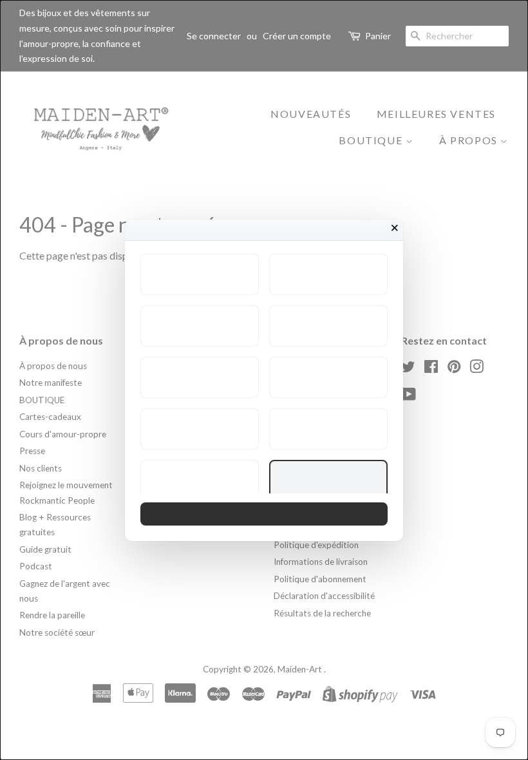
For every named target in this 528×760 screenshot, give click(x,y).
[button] (199, 274)
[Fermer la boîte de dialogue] (394, 228)
